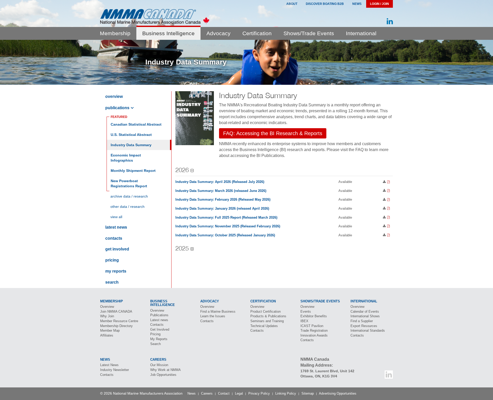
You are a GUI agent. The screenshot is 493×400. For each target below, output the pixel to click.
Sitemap (307, 393)
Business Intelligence (168, 33)
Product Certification (265, 311)
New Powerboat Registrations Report (129, 183)
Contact (224, 393)
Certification (257, 33)
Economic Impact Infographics (126, 157)
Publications (117, 108)
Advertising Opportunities (337, 393)
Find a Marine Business (217, 311)
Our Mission (159, 365)
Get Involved (117, 249)
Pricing (112, 260)
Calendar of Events (364, 311)
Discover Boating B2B (325, 4)
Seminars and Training (267, 321)
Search (112, 282)
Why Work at (165, 370)
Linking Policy (285, 393)
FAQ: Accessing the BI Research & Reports (272, 133)
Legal (239, 393)
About (291, 4)
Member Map (110, 330)
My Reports (115, 271)
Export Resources (363, 326)
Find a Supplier (361, 321)
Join (116, 311)
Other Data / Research (127, 206)
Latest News (109, 365)
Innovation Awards (314, 335)
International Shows (365, 316)
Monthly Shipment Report (133, 171)
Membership (115, 33)
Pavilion (311, 326)
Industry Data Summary (131, 145)
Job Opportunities (163, 375)
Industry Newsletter (114, 370)
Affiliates (106, 335)
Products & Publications (268, 316)
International (361, 33)
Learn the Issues (212, 316)
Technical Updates (264, 326)
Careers (207, 393)
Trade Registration (314, 330)
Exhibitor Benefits (313, 316)
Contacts (113, 238)
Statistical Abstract (131, 135)
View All (116, 217)
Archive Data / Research (129, 196)
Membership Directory (116, 326)
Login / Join (379, 4)
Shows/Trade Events (308, 33)
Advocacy (218, 33)
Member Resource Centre (119, 321)
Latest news (116, 227)
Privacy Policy (259, 393)
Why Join (107, 316)
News (357, 4)
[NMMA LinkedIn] (390, 21)
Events (305, 311)
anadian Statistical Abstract (136, 124)
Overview (114, 96)
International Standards (367, 330)
